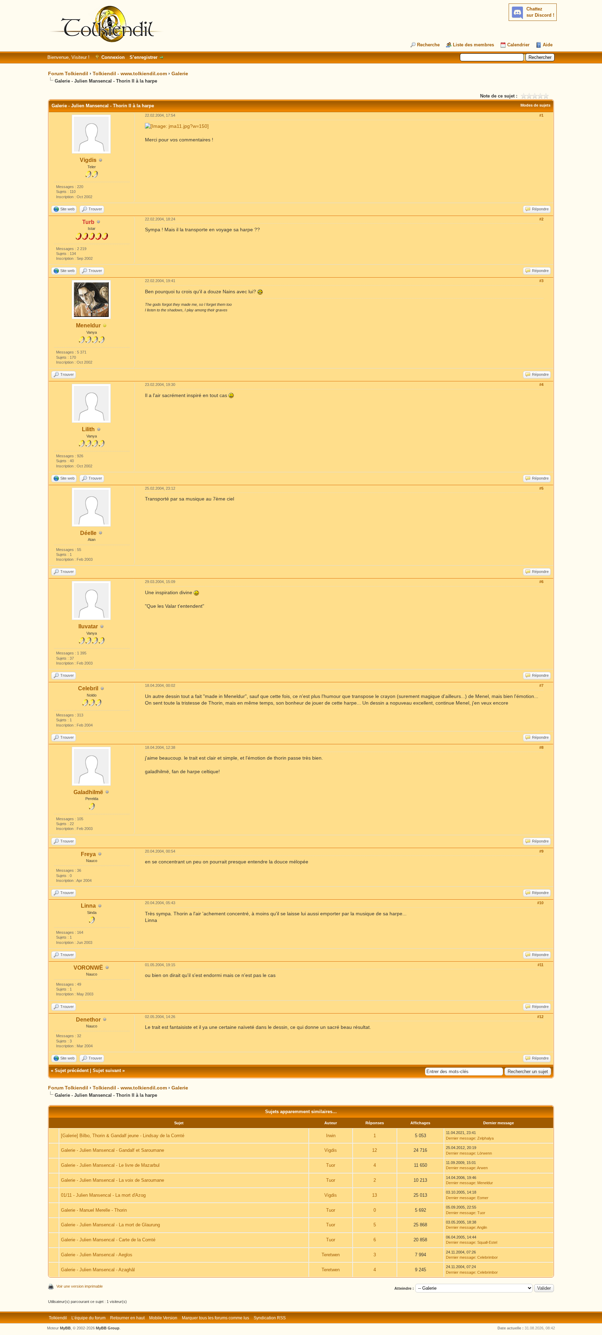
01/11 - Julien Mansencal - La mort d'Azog (103, 1195)
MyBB (65, 1328)
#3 (541, 281)
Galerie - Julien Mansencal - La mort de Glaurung (110, 1224)
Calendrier (518, 44)
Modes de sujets (535, 105)
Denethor (88, 1020)
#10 (540, 903)
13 (374, 1195)
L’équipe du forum (88, 1317)
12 (374, 1150)
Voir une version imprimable (79, 1286)
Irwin (330, 1135)
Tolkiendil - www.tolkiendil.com (130, 73)
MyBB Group (107, 1328)
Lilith (88, 429)
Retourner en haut (127, 1317)
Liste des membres (473, 44)
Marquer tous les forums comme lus (215, 1317)
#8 (541, 747)
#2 (541, 219)
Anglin (482, 1227)
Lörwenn (484, 1153)
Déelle (88, 533)
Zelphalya (485, 1138)
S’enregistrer (143, 57)
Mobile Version (163, 1317)
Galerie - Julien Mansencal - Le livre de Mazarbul (110, 1165)
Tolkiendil (58, 1317)
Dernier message (460, 1138)
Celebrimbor (487, 1257)
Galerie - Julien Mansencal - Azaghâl (98, 1269)
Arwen (482, 1168)
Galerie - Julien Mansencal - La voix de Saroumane (112, 1180)
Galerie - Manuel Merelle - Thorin (94, 1210)
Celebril (88, 688)
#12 (540, 1017)
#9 (541, 851)
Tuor (330, 1165)
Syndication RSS (270, 1317)
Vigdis (88, 160)
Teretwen (331, 1254)
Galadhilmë (88, 792)
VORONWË (88, 968)
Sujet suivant (107, 1070)
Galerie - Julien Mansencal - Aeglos (96, 1254)
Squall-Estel (487, 1242)
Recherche (428, 44)
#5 (541, 488)
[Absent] (105, 325)
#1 (541, 115)
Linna (88, 906)
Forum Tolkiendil (68, 73)
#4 (541, 384)
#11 (540, 965)
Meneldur (88, 325)
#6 (541, 582)
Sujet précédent (71, 1070)
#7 (541, 685)
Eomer (482, 1198)
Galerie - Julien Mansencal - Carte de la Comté (108, 1239)
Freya (88, 854)
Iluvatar (88, 626)
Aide (548, 44)
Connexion (113, 57)
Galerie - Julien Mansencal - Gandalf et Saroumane (112, 1150)
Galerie (179, 73)
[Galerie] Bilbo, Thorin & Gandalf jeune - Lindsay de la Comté (122, 1135)
